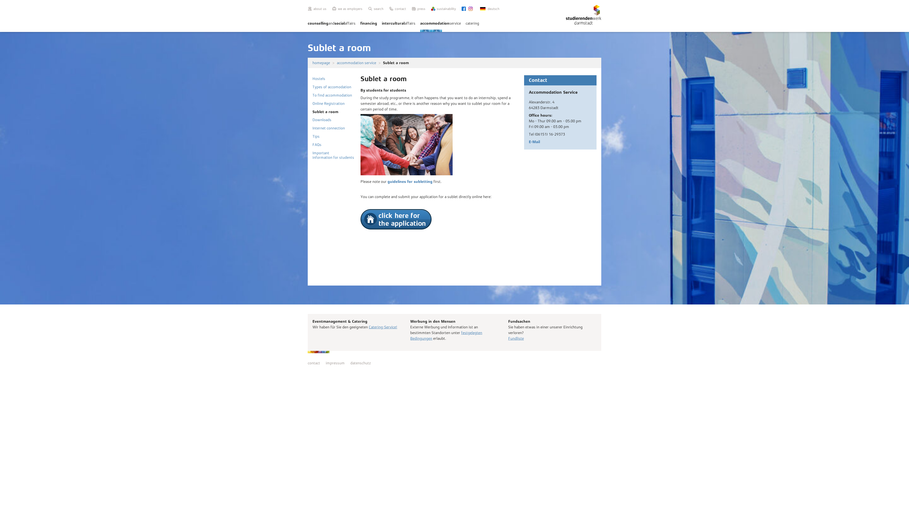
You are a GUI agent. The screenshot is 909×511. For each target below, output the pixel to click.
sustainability (446, 9)
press (421, 9)
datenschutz (360, 363)
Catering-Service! (383, 327)
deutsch (493, 9)
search (378, 9)
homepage (321, 63)
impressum (335, 363)
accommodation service (356, 63)
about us (319, 9)
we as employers (350, 9)
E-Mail (534, 142)
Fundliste (516, 338)
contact (400, 9)
